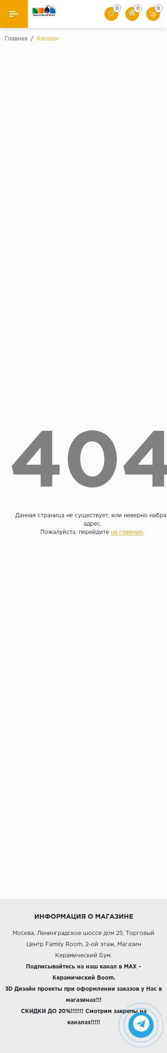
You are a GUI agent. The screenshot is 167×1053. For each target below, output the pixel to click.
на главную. (127, 532)
